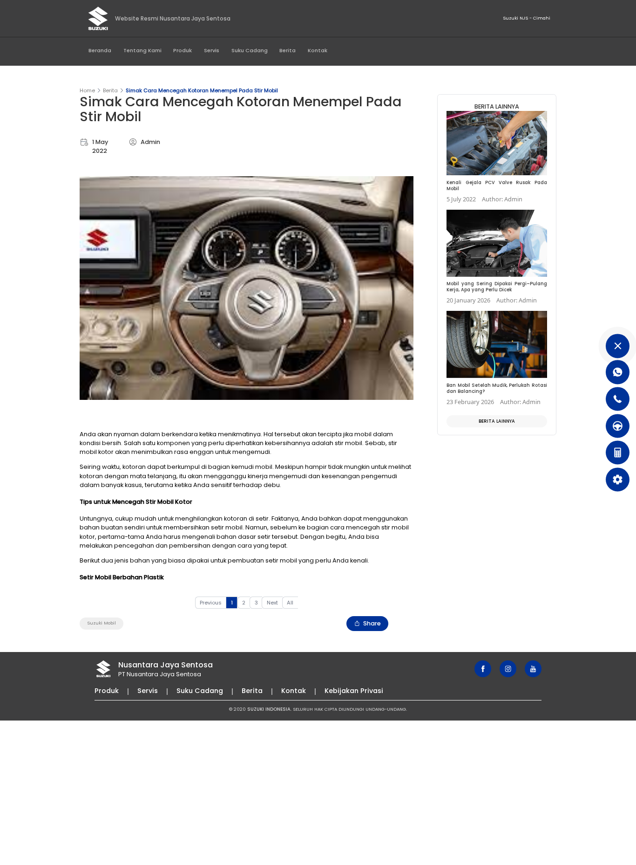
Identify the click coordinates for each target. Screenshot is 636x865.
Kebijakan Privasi (354, 690)
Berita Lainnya (497, 421)
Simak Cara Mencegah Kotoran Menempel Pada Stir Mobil (202, 90)
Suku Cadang (249, 50)
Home (87, 90)
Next (272, 602)
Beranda (99, 50)
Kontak (317, 50)
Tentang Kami (142, 50)
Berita (287, 50)
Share (372, 623)
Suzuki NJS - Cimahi (526, 18)
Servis (211, 50)
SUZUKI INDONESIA (269, 709)
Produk (182, 50)
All (290, 602)
